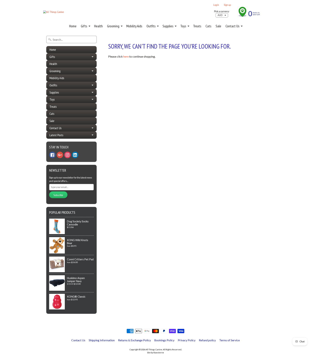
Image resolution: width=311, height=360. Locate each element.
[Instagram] (67, 155)
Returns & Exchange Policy (134, 340)
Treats (197, 26)
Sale (218, 26)
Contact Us (232, 26)
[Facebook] (52, 155)
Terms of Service (229, 340)
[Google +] (60, 155)
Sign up (227, 5)
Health (98, 26)
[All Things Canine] (53, 11)
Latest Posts (56, 135)
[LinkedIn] (75, 155)
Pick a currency (221, 11)
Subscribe (58, 195)
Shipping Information (102, 340)
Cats (208, 26)
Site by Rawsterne (155, 352)
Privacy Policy (186, 340)
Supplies (168, 26)
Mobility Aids (134, 26)
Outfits (151, 26)
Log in (216, 5)
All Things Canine (154, 349)
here (126, 56)
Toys (183, 26)
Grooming (113, 26)
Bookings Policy (164, 340)
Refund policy (207, 340)
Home (72, 26)
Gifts (84, 26)
